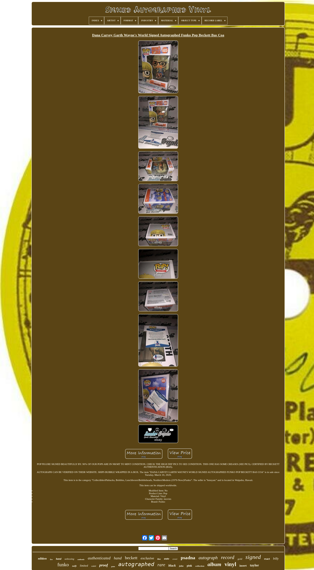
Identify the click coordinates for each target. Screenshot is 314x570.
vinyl (230, 564)
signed (253, 557)
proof (103, 565)
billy (276, 558)
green (113, 566)
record (227, 557)
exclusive (147, 558)
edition (42, 558)
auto (166, 558)
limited (84, 565)
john (181, 566)
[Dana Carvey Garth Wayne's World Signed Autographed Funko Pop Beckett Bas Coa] (158, 67)
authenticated (99, 558)
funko (63, 564)
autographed (136, 564)
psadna (188, 557)
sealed (93, 566)
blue (159, 559)
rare (161, 564)
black (172, 565)
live (51, 559)
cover (175, 559)
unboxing (69, 559)
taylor (254, 565)
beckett (131, 557)
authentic (81, 559)
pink (189, 565)
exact (267, 558)
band (58, 558)
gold (240, 559)
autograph (208, 557)
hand (118, 558)
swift (74, 566)
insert (243, 565)
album (214, 564)
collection (199, 566)
